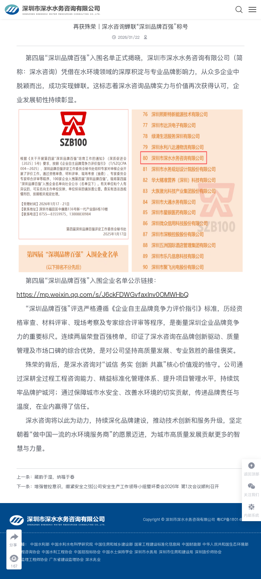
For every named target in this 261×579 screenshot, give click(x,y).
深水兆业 (93, 559)
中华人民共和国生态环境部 (225, 544)
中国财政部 (191, 544)
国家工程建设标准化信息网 (157, 544)
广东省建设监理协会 (66, 559)
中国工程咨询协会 (25, 552)
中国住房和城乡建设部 (114, 544)
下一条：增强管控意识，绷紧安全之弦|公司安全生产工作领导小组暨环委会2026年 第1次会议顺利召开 (118, 486)
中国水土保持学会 (117, 552)
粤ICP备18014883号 (233, 519)
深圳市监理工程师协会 (29, 559)
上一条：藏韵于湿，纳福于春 (45, 477)
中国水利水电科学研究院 (72, 544)
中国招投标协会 (87, 552)
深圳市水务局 (145, 552)
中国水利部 (39, 544)
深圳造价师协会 (208, 552)
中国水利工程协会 (57, 552)
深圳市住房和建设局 (176, 552)
